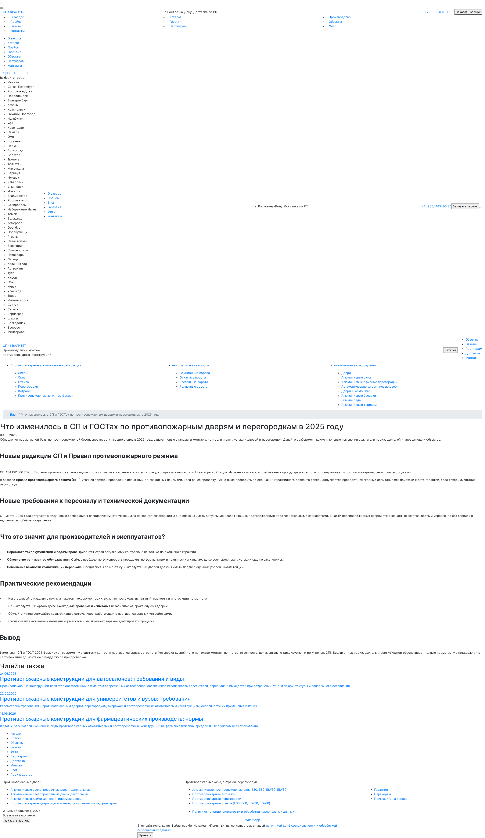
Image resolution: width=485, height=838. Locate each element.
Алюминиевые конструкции (355, 365)
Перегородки (28, 386)
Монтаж (471, 358)
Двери (22, 373)
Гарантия (176, 21)
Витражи (24, 391)
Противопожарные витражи (213, 794)
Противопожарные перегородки (216, 799)
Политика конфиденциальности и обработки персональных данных (243, 811)
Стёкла (23, 382)
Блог (51, 202)
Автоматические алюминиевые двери (370, 386)
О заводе (17, 17)
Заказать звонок (468, 12)
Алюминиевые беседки (358, 395)
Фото (332, 26)
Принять (145, 835)
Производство (340, 17)
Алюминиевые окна (356, 377)
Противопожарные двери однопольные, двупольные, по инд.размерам (63, 803)
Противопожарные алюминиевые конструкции (45, 365)
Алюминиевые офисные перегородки (369, 382)
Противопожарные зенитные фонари (46, 395)
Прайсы (16, 21)
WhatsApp (252, 820)
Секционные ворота (195, 373)
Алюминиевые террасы (359, 405)
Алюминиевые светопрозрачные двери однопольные (50, 789)
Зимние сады (351, 400)
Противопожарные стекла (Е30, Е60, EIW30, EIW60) (231, 803)
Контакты (17, 31)
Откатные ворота (193, 377)
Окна (21, 377)
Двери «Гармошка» (355, 391)
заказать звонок (16, 820)
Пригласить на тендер (391, 799)
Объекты (335, 21)
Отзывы (16, 26)
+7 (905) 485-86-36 (439, 12)
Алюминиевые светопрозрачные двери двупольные (49, 794)
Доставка (472, 353)
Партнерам (178, 26)
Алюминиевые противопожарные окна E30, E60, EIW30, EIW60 (239, 789)
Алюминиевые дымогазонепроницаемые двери (46, 799)
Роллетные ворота (193, 386)
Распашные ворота (194, 382)
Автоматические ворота (190, 365)
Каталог (175, 17)
